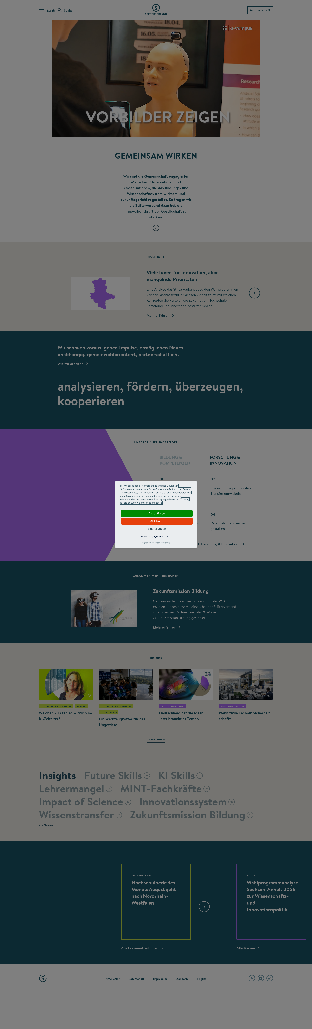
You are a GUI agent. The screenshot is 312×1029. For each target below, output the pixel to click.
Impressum (146, 543)
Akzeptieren (157, 513)
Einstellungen (157, 528)
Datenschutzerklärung (161, 543)
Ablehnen (156, 521)
